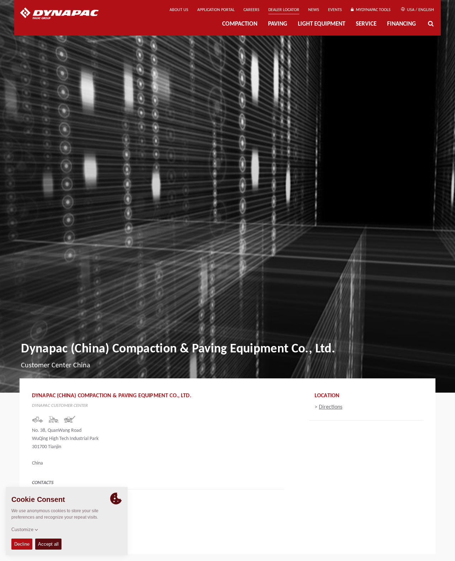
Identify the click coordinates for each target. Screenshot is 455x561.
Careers (251, 10)
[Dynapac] (64, 14)
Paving (277, 24)
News (313, 10)
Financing (401, 24)
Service (366, 24)
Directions (330, 407)
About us (179, 10)
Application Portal (216, 10)
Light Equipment (321, 24)
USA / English (420, 10)
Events (335, 10)
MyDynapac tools (372, 10)
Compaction (239, 24)
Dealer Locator (283, 10)
